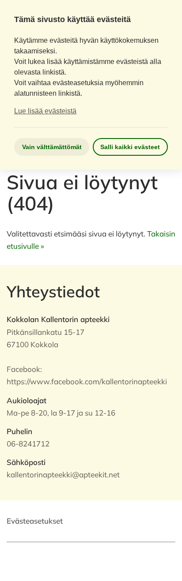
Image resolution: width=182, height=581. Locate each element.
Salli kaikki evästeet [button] (130, 146)
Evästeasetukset (35, 520)
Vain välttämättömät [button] (52, 146)
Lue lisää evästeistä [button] (45, 111)
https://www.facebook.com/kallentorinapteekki (87, 381)
